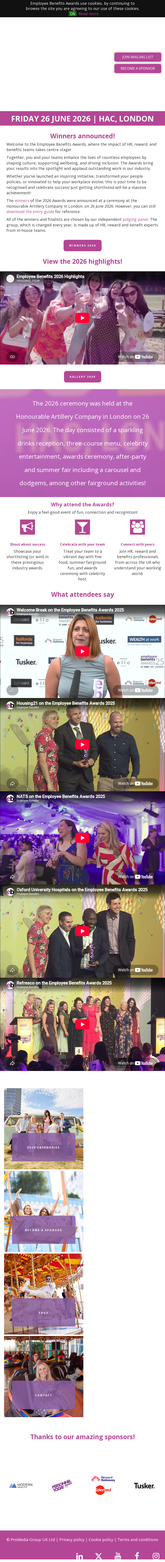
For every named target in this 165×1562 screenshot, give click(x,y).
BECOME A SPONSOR (138, 68)
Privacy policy (72, 1539)
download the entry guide (30, 211)
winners (22, 200)
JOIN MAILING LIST (137, 57)
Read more (89, 13)
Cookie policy (101, 1539)
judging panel (135, 219)
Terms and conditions (138, 1539)
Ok (72, 13)
